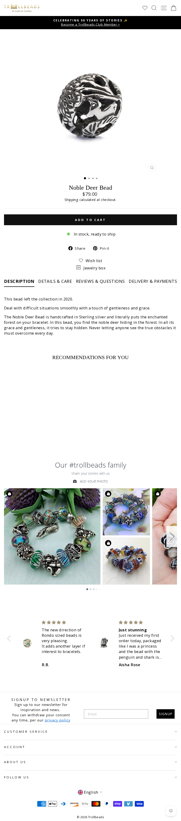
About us (15, 762)
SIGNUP (165, 714)
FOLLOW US (16, 777)
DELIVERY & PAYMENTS (153, 281)
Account (14, 747)
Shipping (71, 199)
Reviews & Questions (100, 281)
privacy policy (57, 720)
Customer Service (26, 731)
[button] (10, 638)
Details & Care (55, 281)
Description (19, 281)
